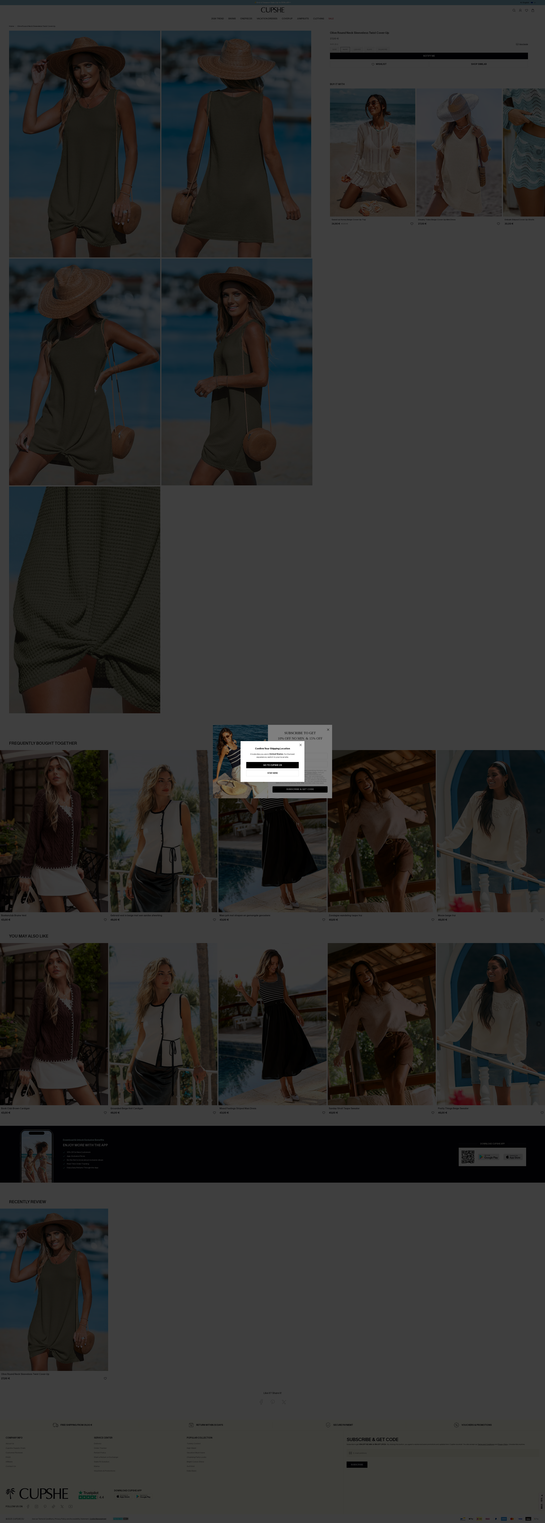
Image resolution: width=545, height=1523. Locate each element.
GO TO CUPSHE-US (272, 765)
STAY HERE (272, 773)
